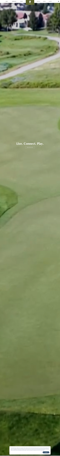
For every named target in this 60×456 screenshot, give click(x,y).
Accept (46, 452)
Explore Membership (30, 147)
